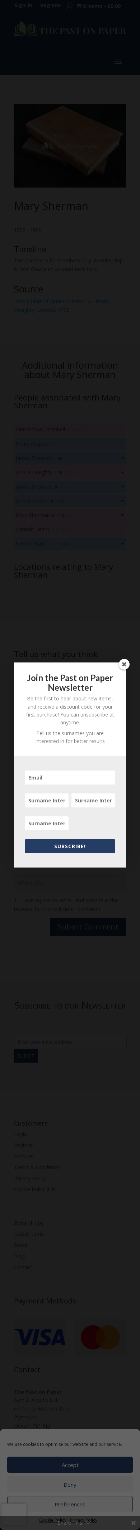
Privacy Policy (83, 1520)
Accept (70, 1464)
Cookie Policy (52, 1520)
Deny (70, 1484)
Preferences (70, 1504)
